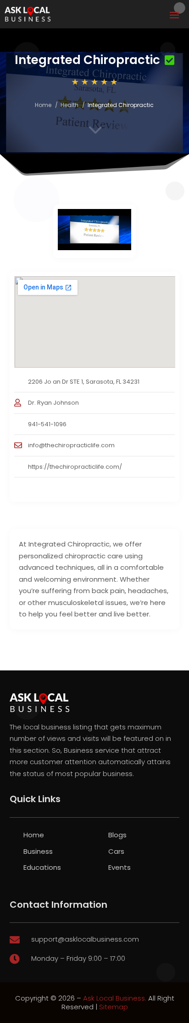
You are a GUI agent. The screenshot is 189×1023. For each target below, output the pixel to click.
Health (69, 105)
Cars (116, 851)
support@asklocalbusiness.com (85, 939)
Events (119, 867)
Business (38, 851)
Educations (42, 867)
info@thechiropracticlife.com (71, 445)
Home (43, 105)
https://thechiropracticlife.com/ (75, 466)
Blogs (117, 835)
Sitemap (113, 1007)
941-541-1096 (47, 424)
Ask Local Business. (114, 998)
